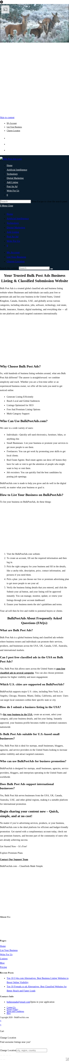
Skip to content (7, 117)
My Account (12, 123)
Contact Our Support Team (14, 859)
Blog (2, 963)
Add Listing (13, 232)
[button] (1, 2)
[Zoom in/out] (1, 1055)
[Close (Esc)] (10, 1055)
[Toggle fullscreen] (4, 1055)
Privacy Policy (12, 1009)
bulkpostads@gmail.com (18, 1002)
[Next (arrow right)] (4, 1059)
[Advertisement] (34, 78)
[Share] (7, 1055)
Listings (4, 958)
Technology (13, 223)
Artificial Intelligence (18, 218)
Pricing (3, 967)
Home (10, 214)
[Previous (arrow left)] (1, 1059)
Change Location (13, 130)
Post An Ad (12, 236)
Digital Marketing (16, 227)
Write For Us (13, 241)
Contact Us (11, 1007)
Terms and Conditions (15, 1011)
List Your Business (14, 127)
